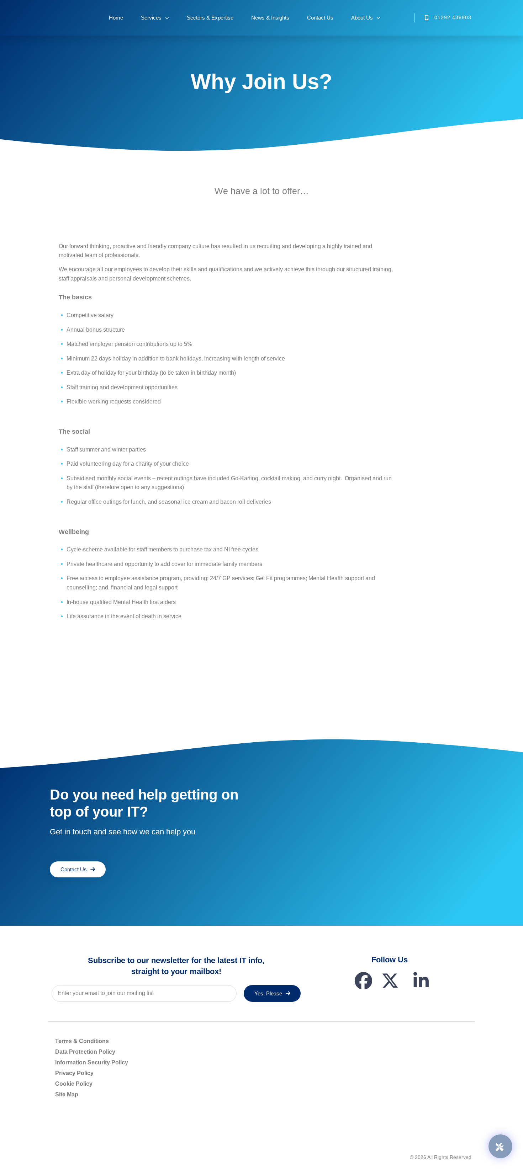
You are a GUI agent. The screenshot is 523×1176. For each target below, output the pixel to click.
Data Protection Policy (85, 1052)
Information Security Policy (91, 1062)
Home (116, 18)
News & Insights (270, 18)
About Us (362, 18)
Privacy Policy (74, 1073)
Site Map (66, 1094)
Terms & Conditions (82, 1041)
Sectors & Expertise (210, 18)
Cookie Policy (74, 1084)
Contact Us (320, 18)
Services (151, 18)
